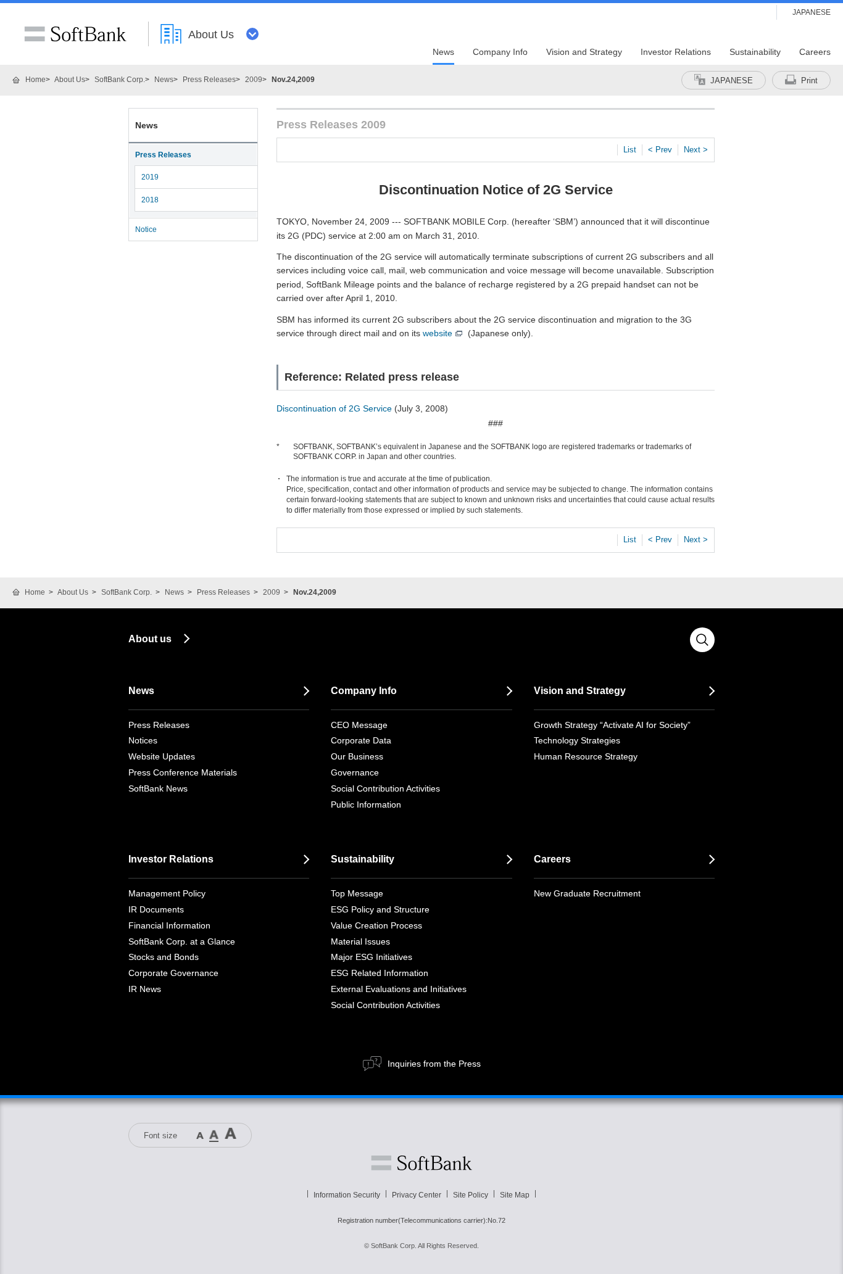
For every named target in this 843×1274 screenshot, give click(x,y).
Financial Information (169, 925)
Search (702, 639)
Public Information (366, 804)
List (629, 149)
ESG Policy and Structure (380, 909)
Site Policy (470, 1195)
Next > (696, 149)
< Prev (660, 149)
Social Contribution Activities (385, 788)
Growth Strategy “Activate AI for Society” (612, 725)
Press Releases (209, 79)
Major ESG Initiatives (371, 957)
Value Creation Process (376, 925)
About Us (69, 79)
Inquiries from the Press (434, 1064)
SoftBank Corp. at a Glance (181, 941)
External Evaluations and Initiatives (399, 989)
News (163, 79)
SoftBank (75, 34)
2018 (150, 200)
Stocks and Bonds (163, 957)
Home (35, 79)
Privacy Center (416, 1195)
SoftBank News (158, 788)
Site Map (514, 1195)
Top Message (357, 893)
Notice (146, 229)
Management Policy (167, 893)
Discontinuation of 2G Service (334, 408)
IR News (144, 989)
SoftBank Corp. (119, 79)
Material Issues (360, 941)
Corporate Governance (173, 973)
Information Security (347, 1195)
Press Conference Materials (182, 772)
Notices (142, 740)
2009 (253, 79)
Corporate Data (361, 740)
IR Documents (156, 909)
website (437, 333)
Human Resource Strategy (585, 756)
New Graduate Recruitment (587, 893)
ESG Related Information (379, 973)
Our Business (357, 756)
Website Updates (161, 756)
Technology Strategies (577, 740)
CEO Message (359, 725)
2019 (150, 177)
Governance (355, 772)
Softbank (421, 1163)
